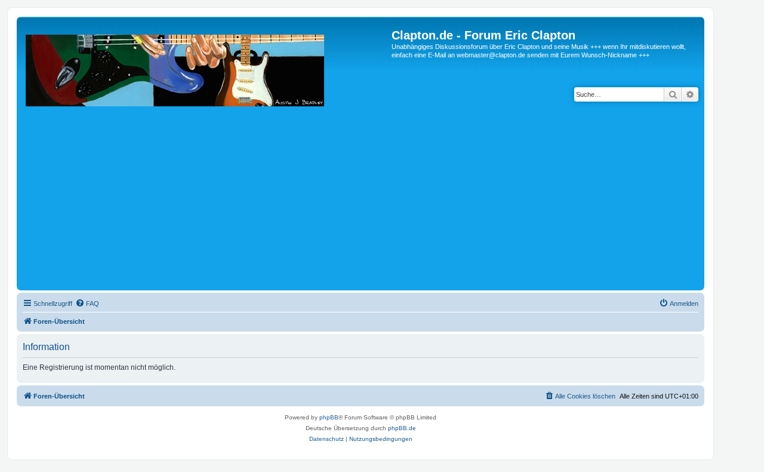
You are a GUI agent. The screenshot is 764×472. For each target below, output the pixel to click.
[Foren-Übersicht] (206, 158)
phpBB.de (402, 428)
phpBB (328, 417)
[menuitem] (87, 303)
